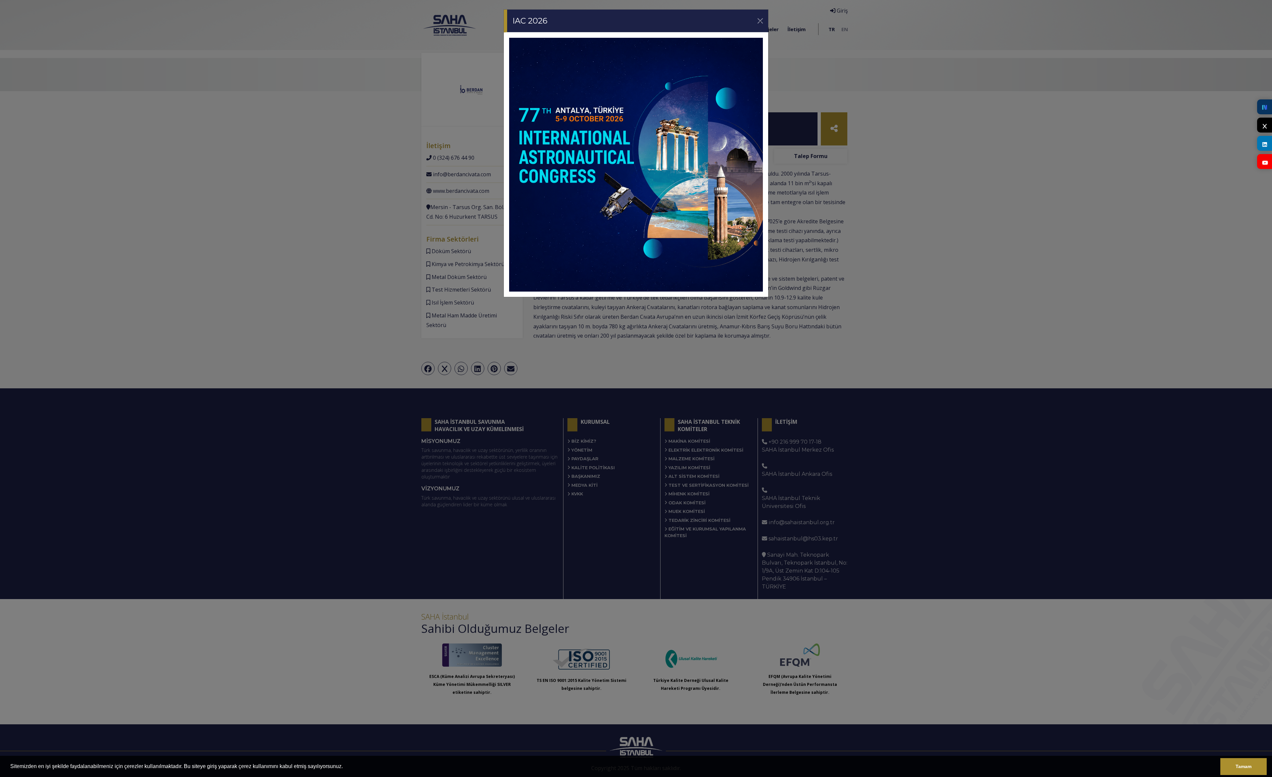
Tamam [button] (1243, 766)
